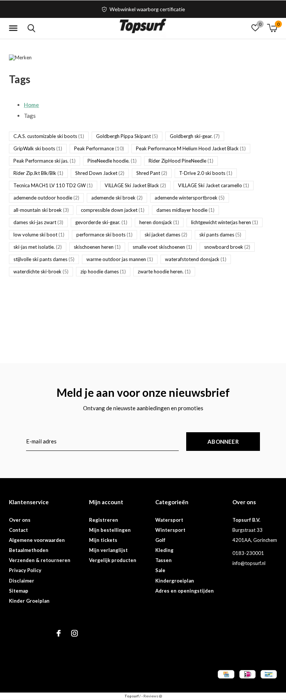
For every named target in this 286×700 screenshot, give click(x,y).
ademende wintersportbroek (190, 198)
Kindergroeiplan (174, 581)
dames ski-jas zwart (38, 222)
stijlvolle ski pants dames (43, 259)
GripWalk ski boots (37, 148)
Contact (18, 530)
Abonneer (223, 441)
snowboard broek (227, 247)
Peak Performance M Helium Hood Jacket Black (191, 148)
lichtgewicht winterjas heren (224, 222)
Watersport (169, 520)
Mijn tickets (103, 540)
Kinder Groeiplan (29, 601)
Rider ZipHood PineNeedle (181, 161)
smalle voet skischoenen (162, 247)
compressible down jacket (112, 210)
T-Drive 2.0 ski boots (205, 173)
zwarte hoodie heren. (164, 271)
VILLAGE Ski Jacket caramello (213, 185)
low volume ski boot (38, 235)
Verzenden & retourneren (39, 560)
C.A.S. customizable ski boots (48, 136)
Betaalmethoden (28, 550)
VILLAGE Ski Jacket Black (135, 185)
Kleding (164, 550)
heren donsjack (159, 222)
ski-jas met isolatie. (37, 247)
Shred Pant (151, 173)
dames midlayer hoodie (185, 210)
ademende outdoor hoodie (46, 198)
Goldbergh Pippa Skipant (127, 136)
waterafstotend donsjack (195, 259)
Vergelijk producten (112, 560)
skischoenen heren (97, 247)
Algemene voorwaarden (37, 540)
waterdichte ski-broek (41, 271)
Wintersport (170, 530)
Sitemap (18, 591)
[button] (14, 28)
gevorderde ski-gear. (101, 222)
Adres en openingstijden (184, 591)
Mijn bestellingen (110, 530)
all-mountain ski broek (41, 210)
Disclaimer (21, 581)
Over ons (20, 520)
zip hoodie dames (103, 271)
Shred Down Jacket (99, 173)
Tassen (163, 560)
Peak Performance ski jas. (44, 161)
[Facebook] (59, 633)
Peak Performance (99, 148)
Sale (160, 570)
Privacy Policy (25, 570)
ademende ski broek (117, 198)
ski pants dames (220, 235)
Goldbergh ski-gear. (195, 136)
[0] (272, 28)
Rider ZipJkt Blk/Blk (38, 173)
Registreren (103, 520)
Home (31, 104)
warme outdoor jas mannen (119, 259)
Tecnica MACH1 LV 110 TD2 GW (53, 185)
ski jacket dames (165, 235)
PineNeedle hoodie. (112, 161)
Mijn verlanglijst (108, 550)
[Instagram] (74, 633)
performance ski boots (104, 235)
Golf (160, 540)
